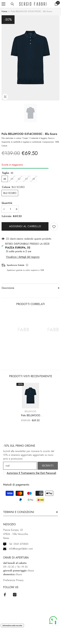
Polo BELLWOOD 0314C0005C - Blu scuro (29, 134)
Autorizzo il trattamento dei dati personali (31, 473)
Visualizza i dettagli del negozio (23, 257)
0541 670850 (21, 544)
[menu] (3, 4)
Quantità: (7, 203)
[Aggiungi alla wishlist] (54, 227)
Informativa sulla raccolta (12, 625)
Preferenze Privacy (13, 580)
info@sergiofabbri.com (21, 548)
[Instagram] (14, 594)
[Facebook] (5, 594)
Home (4, 11)
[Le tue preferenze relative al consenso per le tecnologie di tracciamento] (55, 622)
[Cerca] (12, 4)
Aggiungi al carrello (25, 226)
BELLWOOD (30, 411)
